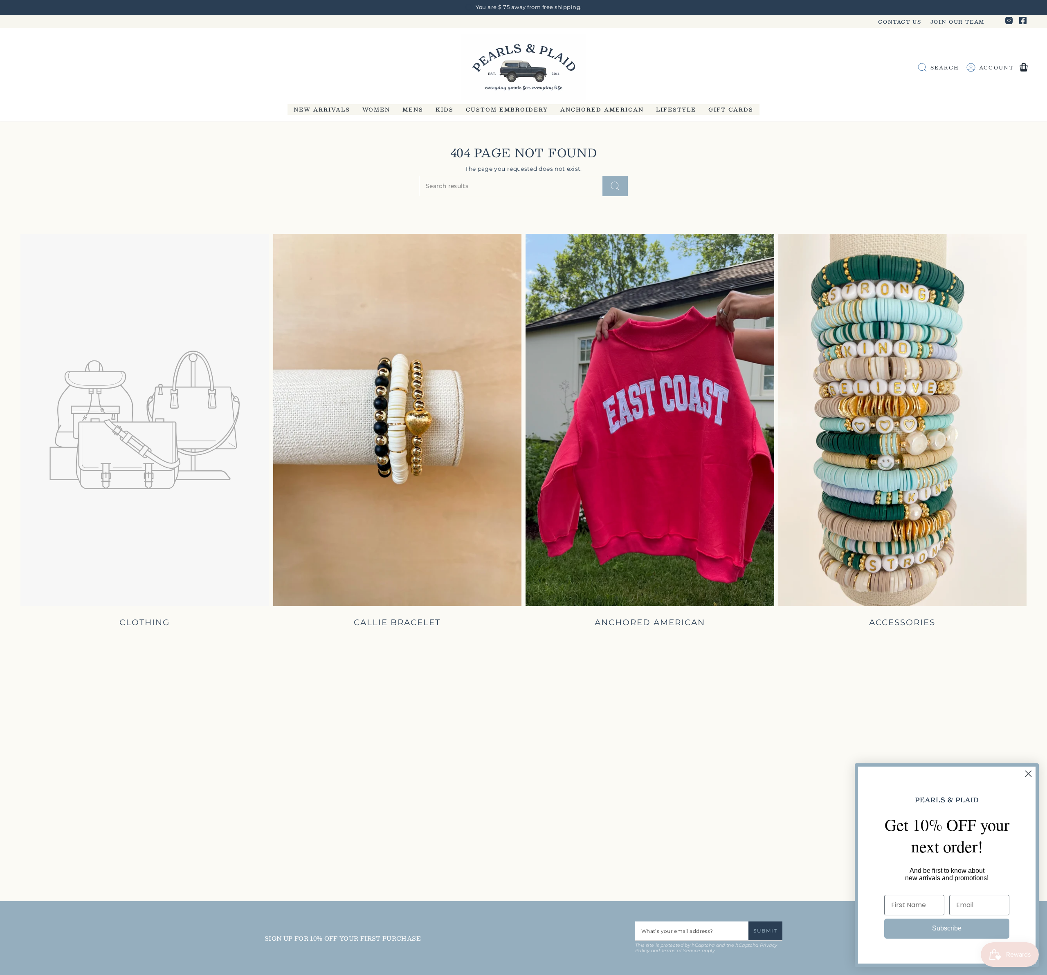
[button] (322, 109)
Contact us (899, 22)
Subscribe (947, 928)
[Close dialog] (1028, 774)
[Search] (615, 186)
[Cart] (1023, 67)
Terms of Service (681, 950)
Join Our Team (957, 22)
